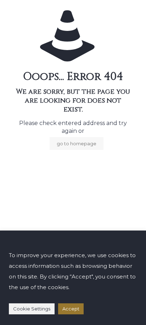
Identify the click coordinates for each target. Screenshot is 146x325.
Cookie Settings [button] (31, 309)
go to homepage (76, 143)
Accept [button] (70, 309)
